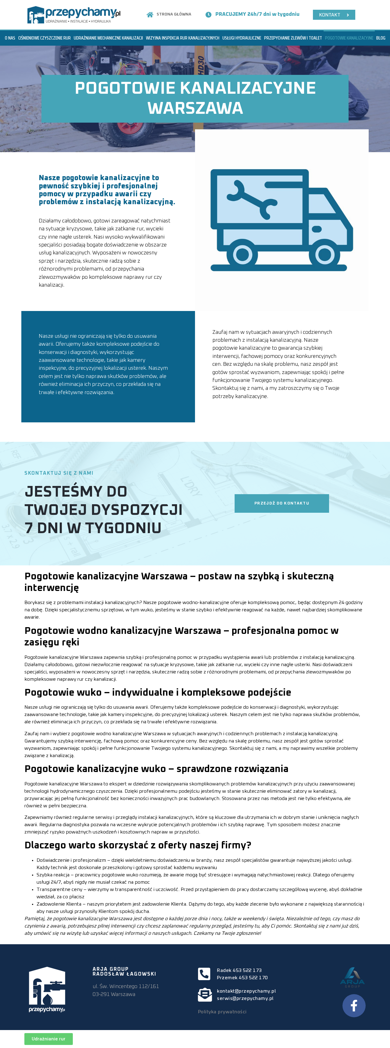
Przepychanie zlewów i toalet (293, 38)
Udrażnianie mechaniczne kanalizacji (108, 38)
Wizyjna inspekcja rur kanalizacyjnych (182, 38)
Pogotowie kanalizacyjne (349, 38)
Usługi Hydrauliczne (241, 38)
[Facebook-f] (354, 1005)
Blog (380, 38)
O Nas (10, 38)
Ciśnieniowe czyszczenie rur (44, 38)
